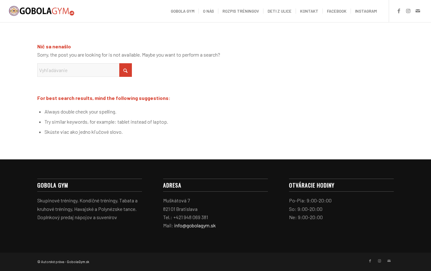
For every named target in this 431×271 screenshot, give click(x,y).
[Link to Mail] (417, 10)
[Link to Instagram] (408, 10)
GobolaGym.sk (78, 262)
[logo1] (41, 11)
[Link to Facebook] (399, 10)
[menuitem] (182, 11)
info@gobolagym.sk (195, 225)
